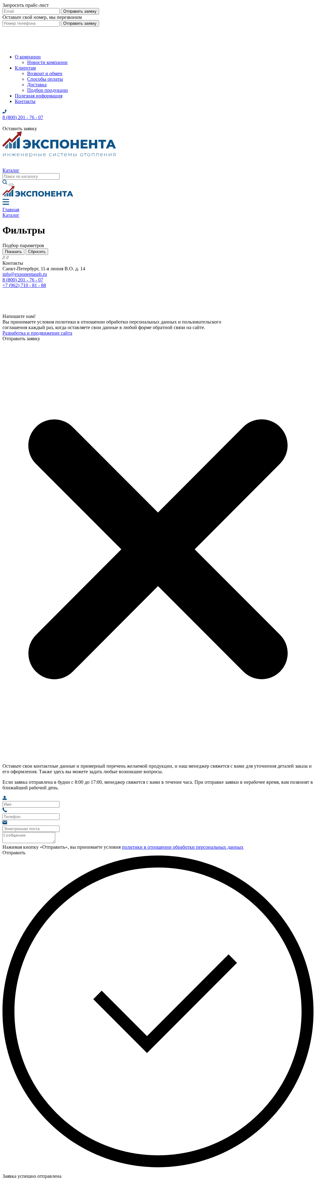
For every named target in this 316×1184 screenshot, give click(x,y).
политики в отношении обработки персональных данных (182, 847)
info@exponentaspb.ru (24, 274)
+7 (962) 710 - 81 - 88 (24, 285)
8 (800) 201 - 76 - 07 (22, 279)
